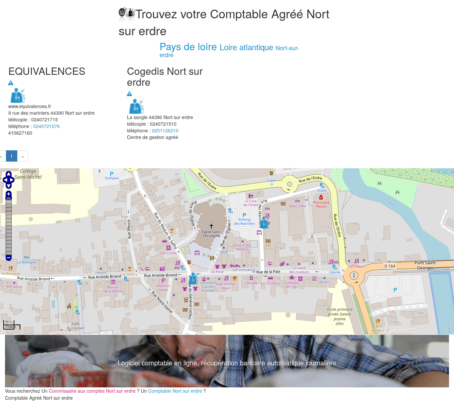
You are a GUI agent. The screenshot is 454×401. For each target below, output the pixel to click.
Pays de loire (188, 46)
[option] (227, 361)
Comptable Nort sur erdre (175, 390)
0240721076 (46, 126)
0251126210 (165, 130)
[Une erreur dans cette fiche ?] (10, 82)
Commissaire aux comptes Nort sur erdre (93, 390)
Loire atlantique (246, 47)
